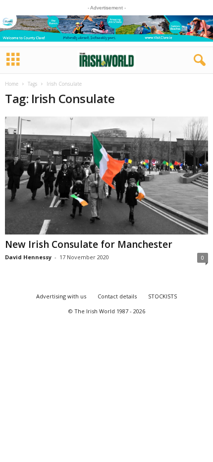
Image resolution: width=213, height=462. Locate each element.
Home (11, 83)
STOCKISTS (162, 296)
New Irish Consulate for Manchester (88, 244)
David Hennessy (28, 257)
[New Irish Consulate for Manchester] (106, 175)
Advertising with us (61, 296)
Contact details (117, 296)
